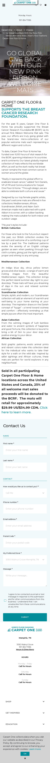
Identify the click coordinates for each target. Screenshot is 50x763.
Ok (25, 754)
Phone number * (10, 502)
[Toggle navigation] (3, 5)
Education (11, 724)
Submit (25, 617)
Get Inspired (13, 713)
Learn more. (35, 749)
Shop (8, 701)
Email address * (10, 519)
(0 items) (45, 5)
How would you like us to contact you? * (21, 486)
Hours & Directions (25, 649)
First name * (8, 443)
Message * (7, 569)
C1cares (29, 30)
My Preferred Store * (12, 553)
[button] (35, 5)
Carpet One (7, 30)
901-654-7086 (25, 20)
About (19, 30)
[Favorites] (40, 5)
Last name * (8, 460)
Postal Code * (9, 536)
